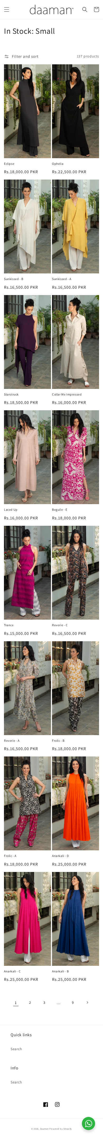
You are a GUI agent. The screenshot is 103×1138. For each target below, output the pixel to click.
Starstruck (11, 394)
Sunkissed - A (61, 279)
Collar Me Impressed (67, 394)
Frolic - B (58, 740)
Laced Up (11, 510)
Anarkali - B (60, 971)
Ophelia (57, 164)
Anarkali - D (60, 856)
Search (16, 1049)
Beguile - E (59, 510)
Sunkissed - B (14, 279)
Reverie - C (60, 625)
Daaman (44, 1128)
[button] (6, 9)
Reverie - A (12, 740)
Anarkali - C (12, 971)
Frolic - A (10, 856)
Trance (9, 625)
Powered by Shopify (60, 1128)
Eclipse (9, 164)
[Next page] (87, 1002)
